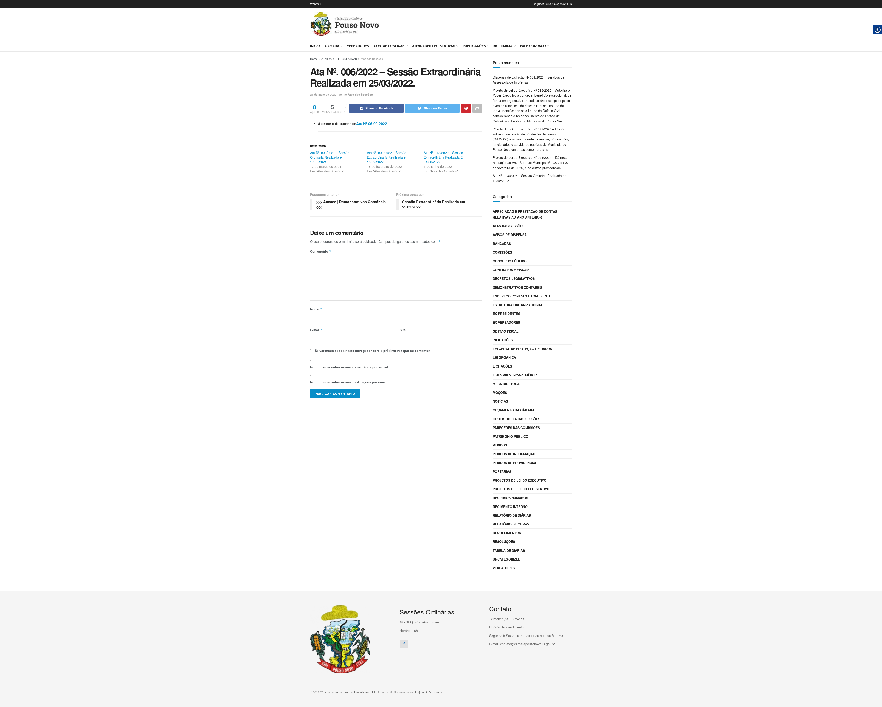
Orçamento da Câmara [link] (513, 410)
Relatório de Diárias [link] (512, 515)
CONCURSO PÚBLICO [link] (510, 261)
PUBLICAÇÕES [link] (474, 45)
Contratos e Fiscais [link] (511, 269)
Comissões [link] (502, 252)
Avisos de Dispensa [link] (510, 234)
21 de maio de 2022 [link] (323, 94)
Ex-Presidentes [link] (506, 313)
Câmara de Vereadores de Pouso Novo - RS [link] (347, 692)
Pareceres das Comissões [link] (516, 427)
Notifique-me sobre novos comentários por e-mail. (349, 367)
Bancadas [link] (502, 243)
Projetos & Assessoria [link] (428, 692)
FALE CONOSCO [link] (533, 45)
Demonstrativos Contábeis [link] (517, 287)
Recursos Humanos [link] (510, 497)
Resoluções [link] (504, 541)
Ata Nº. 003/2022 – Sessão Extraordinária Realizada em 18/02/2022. (387, 157)
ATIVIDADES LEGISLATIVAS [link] (433, 45)
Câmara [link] (332, 45)
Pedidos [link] (500, 445)
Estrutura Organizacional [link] (518, 305)
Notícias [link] (500, 401)
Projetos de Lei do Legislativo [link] (521, 489)
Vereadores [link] (358, 45)
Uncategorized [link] (506, 559)
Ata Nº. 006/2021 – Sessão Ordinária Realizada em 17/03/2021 (329, 157)
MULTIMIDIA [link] (502, 45)
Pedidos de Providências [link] (515, 462)
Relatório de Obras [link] (511, 524)
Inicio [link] (315, 45)
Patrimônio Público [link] (510, 436)
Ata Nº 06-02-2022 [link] (371, 123)
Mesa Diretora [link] (506, 384)
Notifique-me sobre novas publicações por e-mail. (349, 382)
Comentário (320, 251)
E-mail (316, 330)
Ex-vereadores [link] (506, 322)
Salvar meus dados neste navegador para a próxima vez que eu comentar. (372, 350)
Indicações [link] (503, 340)
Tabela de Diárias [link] (509, 550)
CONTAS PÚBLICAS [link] (389, 45)
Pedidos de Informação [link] (514, 454)
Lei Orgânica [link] (504, 357)
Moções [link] (500, 392)
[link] (344, 24)
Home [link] (314, 59)
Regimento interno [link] (510, 506)
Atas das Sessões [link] (372, 59)
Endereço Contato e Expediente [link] (522, 296)
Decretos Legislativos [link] (514, 278)
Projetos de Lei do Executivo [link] (519, 480)
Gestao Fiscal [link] (506, 331)
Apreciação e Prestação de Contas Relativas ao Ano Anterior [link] (525, 214)
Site (403, 330)
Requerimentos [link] (507, 532)
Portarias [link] (502, 471)
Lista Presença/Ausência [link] (515, 375)
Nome (316, 309)
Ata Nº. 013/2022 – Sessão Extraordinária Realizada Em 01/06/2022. (444, 157)
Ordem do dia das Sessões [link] (516, 419)
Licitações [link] (502, 366)
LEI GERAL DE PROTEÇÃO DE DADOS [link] (522, 348)
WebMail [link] (315, 4)
